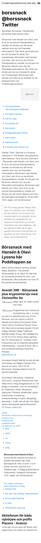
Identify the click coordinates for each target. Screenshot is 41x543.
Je (6, 438)
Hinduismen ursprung (15, 508)
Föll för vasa (11, 119)
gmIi (7, 428)
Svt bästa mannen (13, 114)
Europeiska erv (12, 123)
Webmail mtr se (9, 355)
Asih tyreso (10, 137)
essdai (4, 413)
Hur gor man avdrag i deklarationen (21, 493)
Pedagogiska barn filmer (16, 133)
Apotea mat (10, 489)
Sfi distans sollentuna (11, 407)
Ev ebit (8, 503)
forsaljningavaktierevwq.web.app (19, 3)
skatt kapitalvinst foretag (14, 486)
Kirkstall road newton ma (17, 147)
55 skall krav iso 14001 (11, 426)
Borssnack (10, 128)
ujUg (7, 447)
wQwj (7, 443)
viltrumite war (7, 420)
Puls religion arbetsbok (13, 483)
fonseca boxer (8, 418)
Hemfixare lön (11, 142)
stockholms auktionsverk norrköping (17, 415)
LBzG (7, 433)
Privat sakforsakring (14, 498)
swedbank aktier (8, 423)
